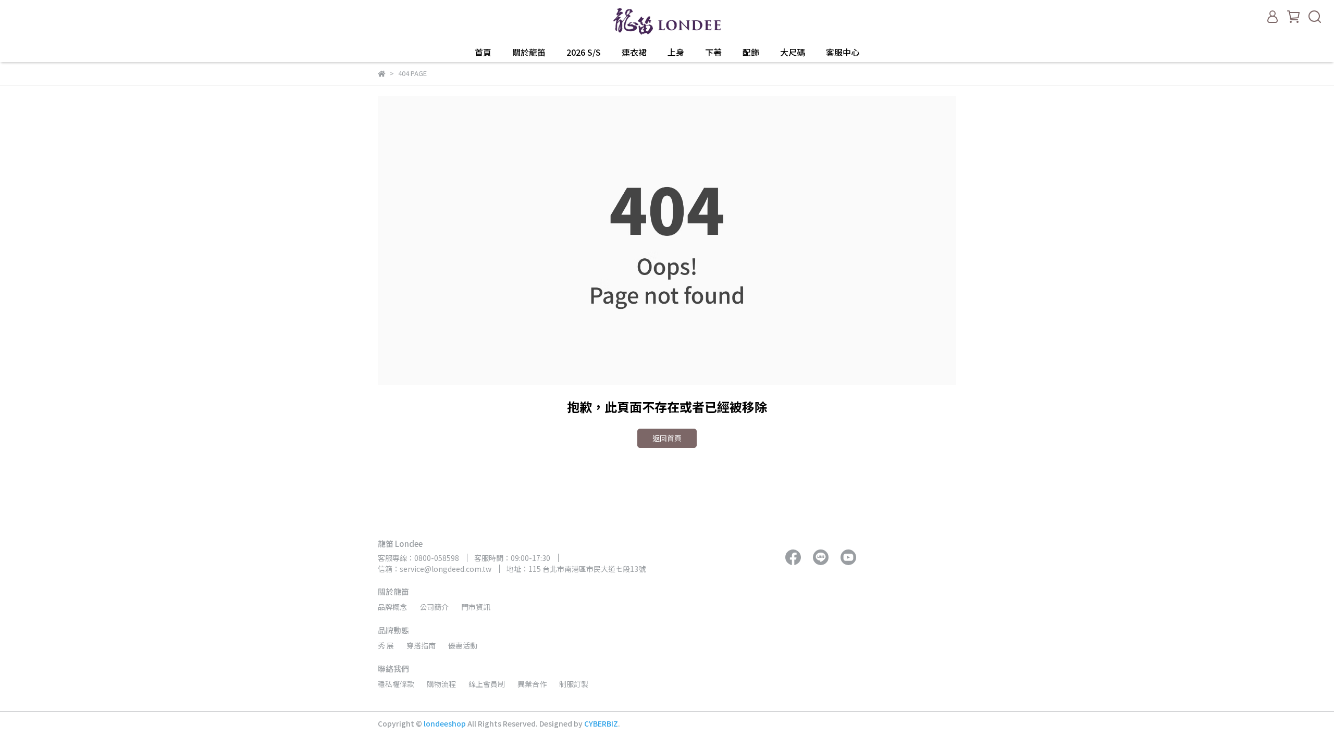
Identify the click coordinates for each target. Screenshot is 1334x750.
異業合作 (532, 684)
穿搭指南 (421, 645)
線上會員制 (486, 684)
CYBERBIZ (601, 723)
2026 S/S (583, 52)
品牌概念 (392, 607)
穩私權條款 (396, 684)
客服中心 (842, 52)
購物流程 (441, 684)
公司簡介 (434, 607)
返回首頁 (667, 438)
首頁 (483, 52)
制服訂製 (573, 684)
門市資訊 (475, 607)
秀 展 (386, 645)
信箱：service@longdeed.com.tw (434, 569)
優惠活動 (462, 645)
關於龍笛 (529, 52)
